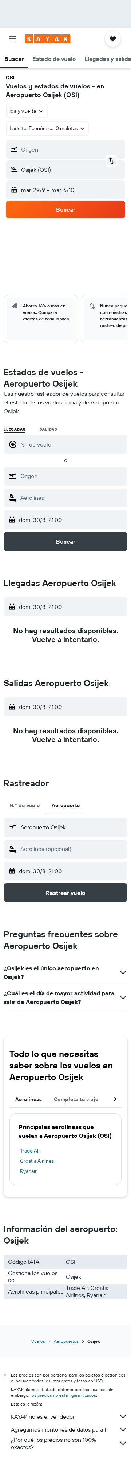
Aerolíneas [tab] (28, 1099)
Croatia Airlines (37, 1161)
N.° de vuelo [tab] (24, 805)
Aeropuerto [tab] (66, 805)
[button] (12, 39)
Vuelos (38, 1341)
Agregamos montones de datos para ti (59, 1429)
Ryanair (28, 1171)
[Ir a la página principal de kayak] (47, 38)
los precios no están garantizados (63, 1395)
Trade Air (30, 1150)
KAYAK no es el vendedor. (43, 1416)
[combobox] (72, 476)
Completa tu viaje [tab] (76, 1099)
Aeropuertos (66, 1341)
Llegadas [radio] (14, 429)
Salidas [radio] (48, 429)
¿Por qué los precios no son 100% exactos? (53, 1443)
